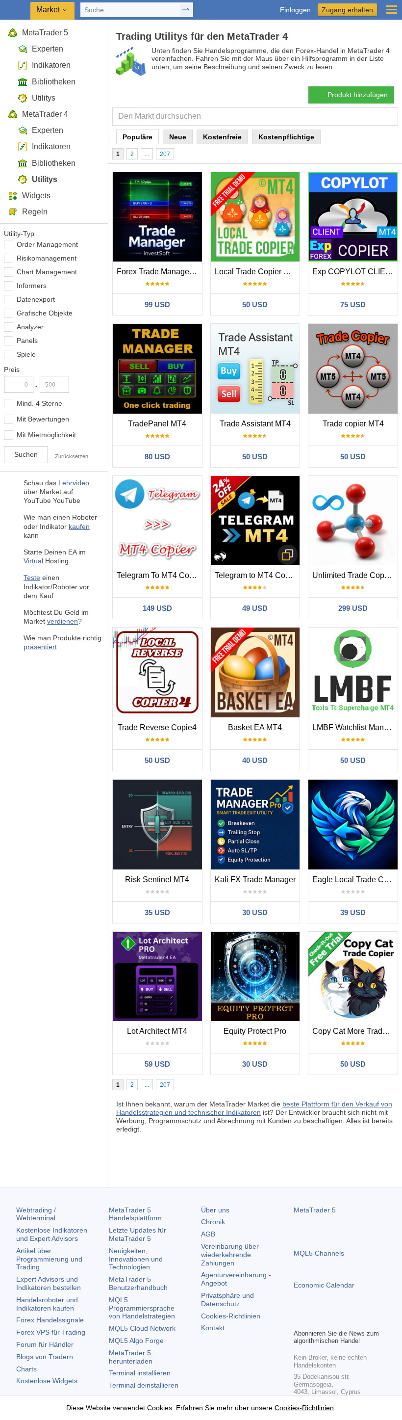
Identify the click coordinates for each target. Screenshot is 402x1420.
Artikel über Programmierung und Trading (49, 1259)
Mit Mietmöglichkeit (46, 435)
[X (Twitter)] (331, 1320)
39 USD (353, 912)
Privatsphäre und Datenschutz (227, 1299)
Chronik (213, 1222)
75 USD (353, 304)
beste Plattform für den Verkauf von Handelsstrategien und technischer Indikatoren (254, 1108)
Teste (32, 577)
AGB (208, 1234)
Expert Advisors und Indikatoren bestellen (48, 1283)
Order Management (47, 244)
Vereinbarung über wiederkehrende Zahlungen (230, 1254)
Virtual (34, 561)
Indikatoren (51, 65)
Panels (27, 340)
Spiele (26, 354)
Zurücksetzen (71, 456)
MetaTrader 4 (45, 114)
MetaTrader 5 (45, 32)
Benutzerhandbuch (138, 1283)
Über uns (215, 1210)
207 (165, 154)
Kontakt (213, 1328)
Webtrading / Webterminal (36, 1214)
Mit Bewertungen (43, 419)
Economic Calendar (324, 1285)
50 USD (255, 304)
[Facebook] (299, 1320)
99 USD (157, 304)
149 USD (157, 608)
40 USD (255, 760)
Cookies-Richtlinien (230, 1316)
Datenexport (36, 299)
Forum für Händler (45, 1344)
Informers (32, 285)
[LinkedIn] (362, 1320)
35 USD (157, 912)
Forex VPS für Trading (50, 1332)
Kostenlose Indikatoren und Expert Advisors (51, 1234)
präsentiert (40, 647)
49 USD (255, 608)
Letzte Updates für (137, 1234)
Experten (47, 49)
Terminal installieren (140, 1373)
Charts (26, 1369)
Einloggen (295, 10)
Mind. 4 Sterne (39, 403)
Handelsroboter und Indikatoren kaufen (47, 1304)
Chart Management (47, 272)
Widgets (36, 195)
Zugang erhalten (347, 10)
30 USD (255, 912)
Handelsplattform (135, 1214)
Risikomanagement (46, 258)
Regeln (35, 212)
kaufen (79, 526)
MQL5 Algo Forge (136, 1340)
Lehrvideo (73, 483)
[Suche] (389, 116)
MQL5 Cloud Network (142, 1328)
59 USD (157, 1064)
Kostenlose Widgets (46, 1381)
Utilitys (43, 98)
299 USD (353, 608)
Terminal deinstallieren (143, 1385)
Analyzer (30, 327)
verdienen (62, 621)
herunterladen (130, 1357)
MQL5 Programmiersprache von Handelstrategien (142, 1308)
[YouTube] (346, 1320)
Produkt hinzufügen (357, 95)
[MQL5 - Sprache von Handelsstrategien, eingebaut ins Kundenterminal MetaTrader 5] (15, 10)
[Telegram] (315, 1320)
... (147, 154)
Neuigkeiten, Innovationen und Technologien (136, 1259)
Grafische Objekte (45, 313)
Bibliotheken (53, 82)
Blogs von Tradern (44, 1357)
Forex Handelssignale (50, 1320)
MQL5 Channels (319, 1253)
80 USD (157, 456)
